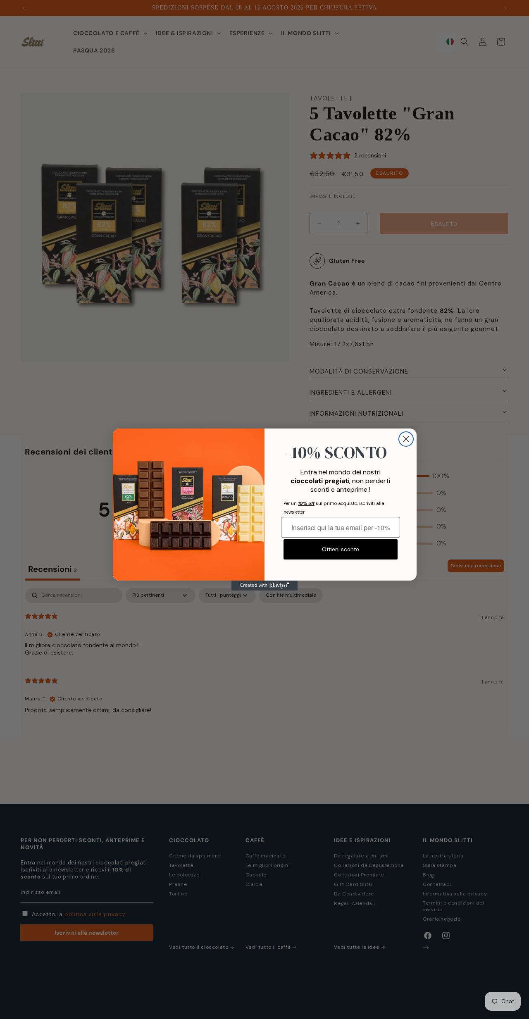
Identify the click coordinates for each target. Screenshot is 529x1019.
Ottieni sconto (340, 549)
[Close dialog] (406, 439)
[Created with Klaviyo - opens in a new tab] (264, 585)
